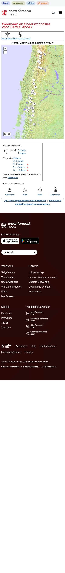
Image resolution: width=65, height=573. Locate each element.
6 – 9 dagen (18, 163)
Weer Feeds (35, 291)
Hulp (33, 346)
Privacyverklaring (30, 366)
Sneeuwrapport (9, 281)
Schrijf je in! (13, 177)
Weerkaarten (8, 277)
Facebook (6, 313)
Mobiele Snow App (39, 281)
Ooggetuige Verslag (39, 286)
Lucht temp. (55, 194)
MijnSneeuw (8, 296)
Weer (40, 194)
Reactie (29, 352)
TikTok (4, 322)
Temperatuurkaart (22, 38)
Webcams (9, 194)
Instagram (6, 318)
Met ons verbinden (11, 352)
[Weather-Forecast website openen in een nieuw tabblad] (43, 3)
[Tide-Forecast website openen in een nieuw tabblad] (30, 3)
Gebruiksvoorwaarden (10, 366)
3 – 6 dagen (18, 160)
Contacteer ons (48, 346)
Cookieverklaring (49, 366)
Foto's (4, 291)
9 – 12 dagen (19, 167)
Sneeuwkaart (7, 38)
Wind (25, 194)
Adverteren (21, 346)
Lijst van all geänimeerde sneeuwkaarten (25, 200)
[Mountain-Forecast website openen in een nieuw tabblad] (18, 3)
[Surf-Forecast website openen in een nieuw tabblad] (5, 3)
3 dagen (22, 150)
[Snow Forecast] (15, 12)
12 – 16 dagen (20, 170)
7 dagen (22, 153)
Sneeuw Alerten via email (42, 277)
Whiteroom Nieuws (11, 286)
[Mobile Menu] (60, 12)
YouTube (6, 327)
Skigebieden (8, 272)
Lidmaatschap (36, 272)
